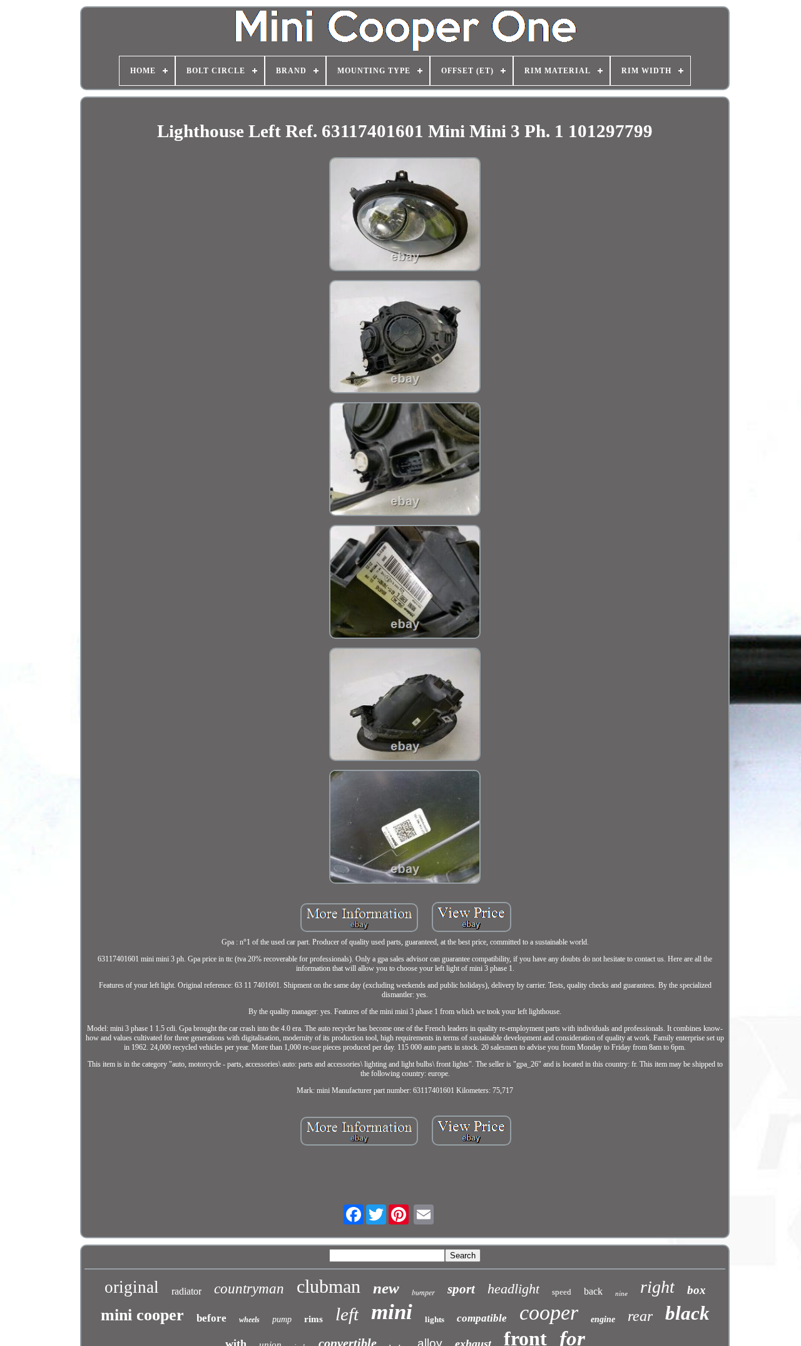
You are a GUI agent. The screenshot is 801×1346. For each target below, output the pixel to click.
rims (313, 1319)
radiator (186, 1291)
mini (391, 1312)
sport (461, 1289)
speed (561, 1292)
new (386, 1288)
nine (621, 1293)
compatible (482, 1318)
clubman (328, 1286)
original (132, 1287)
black (687, 1313)
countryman (249, 1289)
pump (282, 1319)
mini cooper (142, 1315)
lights (434, 1319)
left (347, 1314)
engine (603, 1319)
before (211, 1318)
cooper (548, 1312)
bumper (423, 1292)
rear (640, 1316)
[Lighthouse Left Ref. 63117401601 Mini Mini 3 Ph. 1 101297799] (404, 215)
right (657, 1287)
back (593, 1291)
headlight (513, 1289)
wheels (249, 1319)
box (696, 1290)
